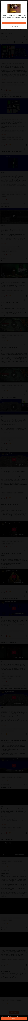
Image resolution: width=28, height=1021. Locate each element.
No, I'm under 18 (14, 26)
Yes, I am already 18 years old (14, 22)
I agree (14, 1018)
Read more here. (23, 1016)
